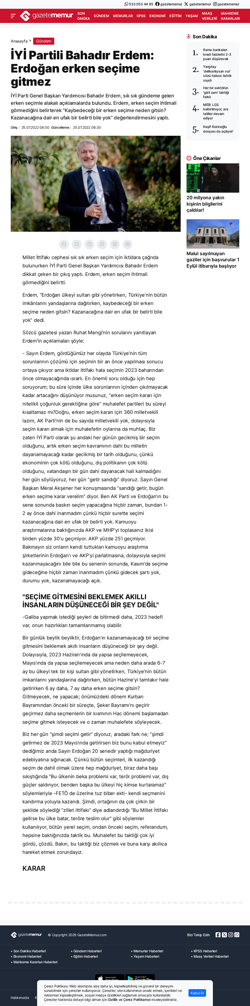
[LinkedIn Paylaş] (89, 244)
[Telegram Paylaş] (102, 244)
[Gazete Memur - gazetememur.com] (46, 15)
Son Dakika (83, 16)
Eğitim (175, 16)
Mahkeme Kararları (230, 16)
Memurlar (123, 16)
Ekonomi (157, 16)
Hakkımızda (20, 998)
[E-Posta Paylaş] (127, 244)
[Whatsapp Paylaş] (115, 244)
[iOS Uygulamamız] (110, 979)
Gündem (101, 16)
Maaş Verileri (209, 16)
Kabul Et (197, 993)
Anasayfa (19, 41)
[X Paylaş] (77, 244)
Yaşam (192, 16)
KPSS (141, 16)
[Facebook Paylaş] (64, 244)
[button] (13, 16)
